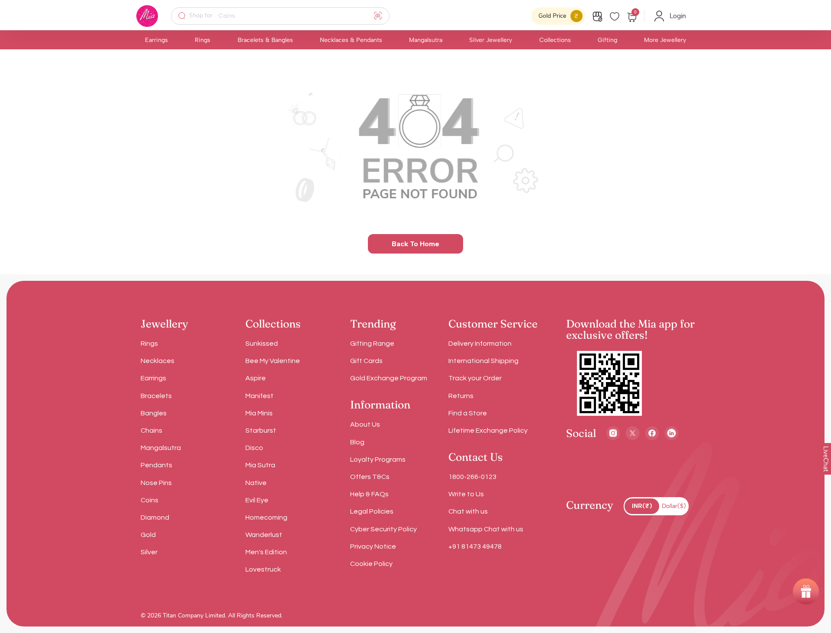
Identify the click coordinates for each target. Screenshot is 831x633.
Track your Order (475, 378)
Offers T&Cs (370, 476)
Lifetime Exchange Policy (488, 430)
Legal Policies (371, 511)
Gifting (607, 40)
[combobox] (286, 16)
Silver (149, 552)
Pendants (156, 465)
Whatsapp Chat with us (485, 529)
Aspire (255, 378)
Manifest (259, 395)
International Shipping (483, 360)
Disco (254, 447)
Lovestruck (263, 569)
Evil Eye (256, 500)
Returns (460, 395)
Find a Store (467, 413)
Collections (555, 40)
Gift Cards (366, 360)
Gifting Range (372, 343)
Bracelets (156, 395)
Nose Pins (156, 482)
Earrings (156, 40)
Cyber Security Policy (383, 529)
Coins (149, 500)
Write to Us (466, 494)
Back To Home (415, 244)
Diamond (155, 517)
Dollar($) (674, 506)
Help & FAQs (369, 494)
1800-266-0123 (472, 476)
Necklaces (157, 360)
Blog (357, 442)
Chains (151, 430)
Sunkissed (261, 343)
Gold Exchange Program (388, 378)
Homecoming (266, 517)
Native (256, 482)
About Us (365, 424)
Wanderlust (263, 534)
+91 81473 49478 (475, 546)
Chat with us (468, 511)
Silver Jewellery (490, 40)
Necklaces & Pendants (351, 40)
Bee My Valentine (272, 360)
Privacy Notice (373, 546)
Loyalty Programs (378, 459)
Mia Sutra (260, 465)
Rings (202, 40)
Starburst (260, 430)
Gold (148, 534)
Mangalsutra (425, 40)
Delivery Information (480, 343)
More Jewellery (665, 40)
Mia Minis (259, 413)
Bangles (154, 413)
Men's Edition (266, 552)
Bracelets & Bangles (265, 40)
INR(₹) (642, 506)
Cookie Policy (371, 563)
